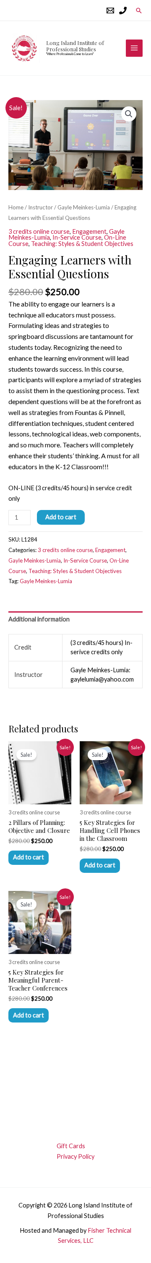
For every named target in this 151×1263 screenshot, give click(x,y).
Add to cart (60, 517)
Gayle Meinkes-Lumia (83, 207)
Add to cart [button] (28, 857)
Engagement (89, 231)
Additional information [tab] (39, 619)
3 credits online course (39, 231)
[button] (139, 10)
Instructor (40, 207)
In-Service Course (77, 237)
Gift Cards (71, 1145)
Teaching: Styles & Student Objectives (82, 243)
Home (15, 207)
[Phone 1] (123, 10)
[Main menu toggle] (134, 48)
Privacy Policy (75, 1156)
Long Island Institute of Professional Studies (75, 46)
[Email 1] (110, 10)
